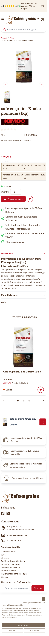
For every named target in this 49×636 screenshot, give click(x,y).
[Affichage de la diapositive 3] (29, 400)
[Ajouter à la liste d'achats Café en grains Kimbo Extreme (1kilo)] (41, 390)
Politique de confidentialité (13, 561)
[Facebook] (2, 513)
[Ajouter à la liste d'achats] (30, 199)
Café (12, 38)
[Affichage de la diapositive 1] (18, 400)
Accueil (4, 38)
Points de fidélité (8, 570)
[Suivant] (41, 84)
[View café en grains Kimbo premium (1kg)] (7, 97)
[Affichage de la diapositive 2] (23, 400)
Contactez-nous (8, 551)
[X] (8, 513)
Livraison (5, 558)
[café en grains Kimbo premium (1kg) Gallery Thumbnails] (7, 97)
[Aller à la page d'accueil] (21, 19)
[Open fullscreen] (23, 66)
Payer (3, 554)
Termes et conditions (10, 564)
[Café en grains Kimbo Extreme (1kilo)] (23, 347)
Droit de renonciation (10, 567)
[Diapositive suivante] (43, 400)
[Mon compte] (38, 19)
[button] (14, 122)
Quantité (5, 191)
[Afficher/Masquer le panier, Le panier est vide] (42, 19)
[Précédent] (5, 84)
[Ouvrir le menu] (2, 19)
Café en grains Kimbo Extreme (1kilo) (22, 371)
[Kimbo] (14, 122)
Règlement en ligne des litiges (14, 573)
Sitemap (4, 577)
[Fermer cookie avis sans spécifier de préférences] (43, 599)
